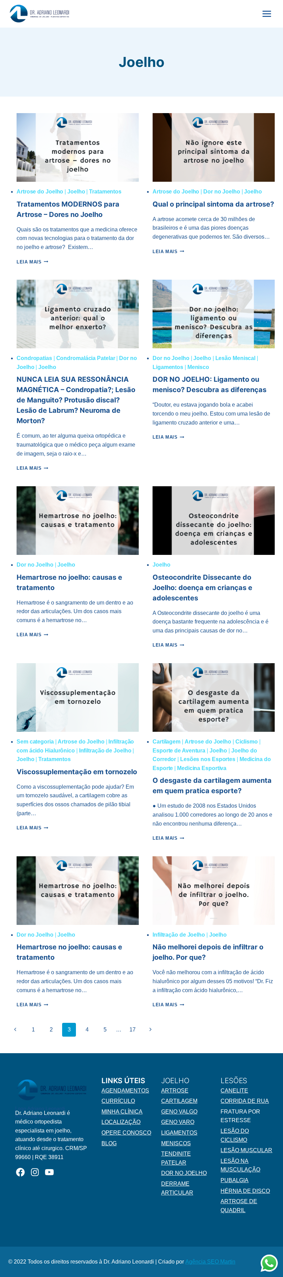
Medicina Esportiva (201, 768)
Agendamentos (125, 1091)
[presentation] (78, 147)
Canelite (234, 1091)
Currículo (118, 1101)
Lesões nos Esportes (207, 759)
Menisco (198, 367)
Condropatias (34, 358)
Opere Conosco (126, 1133)
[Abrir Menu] (266, 14)
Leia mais (32, 262)
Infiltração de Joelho (105, 751)
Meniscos (176, 1143)
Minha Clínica (122, 1112)
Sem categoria (35, 742)
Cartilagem (166, 742)
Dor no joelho (184, 1173)
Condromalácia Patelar (85, 358)
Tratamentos (105, 191)
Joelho (76, 191)
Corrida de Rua (245, 1101)
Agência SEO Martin (210, 1262)
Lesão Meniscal (235, 358)
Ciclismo (246, 742)
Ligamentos (168, 367)
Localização (120, 1122)
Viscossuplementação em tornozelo (77, 772)
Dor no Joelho (221, 191)
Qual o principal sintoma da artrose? (213, 204)
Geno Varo (177, 1122)
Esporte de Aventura (179, 751)
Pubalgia (234, 1180)
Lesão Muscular (246, 1150)
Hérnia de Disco (245, 1191)
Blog (109, 1143)
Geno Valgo (179, 1112)
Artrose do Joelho (40, 191)
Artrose (174, 1091)
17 (132, 1029)
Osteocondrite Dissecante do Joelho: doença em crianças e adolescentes (202, 587)
